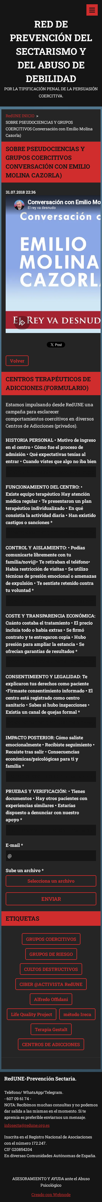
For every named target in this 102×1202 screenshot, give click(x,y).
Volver (17, 361)
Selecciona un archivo (51, 881)
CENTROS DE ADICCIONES (51, 1044)
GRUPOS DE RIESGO (51, 954)
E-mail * (14, 845)
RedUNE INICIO (20, 115)
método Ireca (77, 1014)
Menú (92, 10)
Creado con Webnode (51, 1194)
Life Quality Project (31, 1014)
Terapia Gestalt (51, 1029)
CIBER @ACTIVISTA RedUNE (51, 984)
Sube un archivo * (25, 870)
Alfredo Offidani (51, 999)
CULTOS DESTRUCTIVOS (51, 969)
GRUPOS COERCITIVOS (51, 939)
